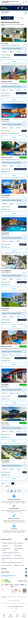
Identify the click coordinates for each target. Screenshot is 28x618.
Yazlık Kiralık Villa (17, 555)
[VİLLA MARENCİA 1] (14, 262)
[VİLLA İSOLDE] (14, 224)
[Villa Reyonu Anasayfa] (4, 8)
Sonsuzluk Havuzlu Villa (19, 558)
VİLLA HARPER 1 (5, 461)
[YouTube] (11, 491)
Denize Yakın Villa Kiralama (7, 552)
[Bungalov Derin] (14, 337)
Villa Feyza (4, 43)
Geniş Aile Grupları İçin (7, 565)
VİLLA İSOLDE (5, 233)
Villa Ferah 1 (5, 423)
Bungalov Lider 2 (6, 81)
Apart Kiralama (5, 545)
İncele (14, 61)
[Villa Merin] (14, 376)
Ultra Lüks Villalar (17, 562)
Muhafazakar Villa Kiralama (7, 543)
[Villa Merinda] (14, 187)
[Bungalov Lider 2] (14, 72)
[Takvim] (22, 40)
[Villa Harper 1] (14, 452)
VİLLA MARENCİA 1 (6, 271)
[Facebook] (8, 491)
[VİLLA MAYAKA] (14, 111)
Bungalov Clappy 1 (7, 157)
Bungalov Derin (6, 346)
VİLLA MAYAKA (5, 119)
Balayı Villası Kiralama (18, 543)
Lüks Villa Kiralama (18, 545)
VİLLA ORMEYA (5, 308)
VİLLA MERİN (4, 384)
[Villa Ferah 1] (14, 414)
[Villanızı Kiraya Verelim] (23, 1)
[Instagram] (15, 491)
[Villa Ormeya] (14, 300)
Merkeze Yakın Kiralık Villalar (8, 562)
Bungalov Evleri (17, 552)
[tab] (14, 539)
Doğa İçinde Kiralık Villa (19, 565)
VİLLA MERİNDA (5, 195)
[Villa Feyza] (14, 35)
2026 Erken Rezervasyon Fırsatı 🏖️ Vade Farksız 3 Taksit (10, 2)
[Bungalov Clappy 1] (14, 148)
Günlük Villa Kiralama (6, 555)
